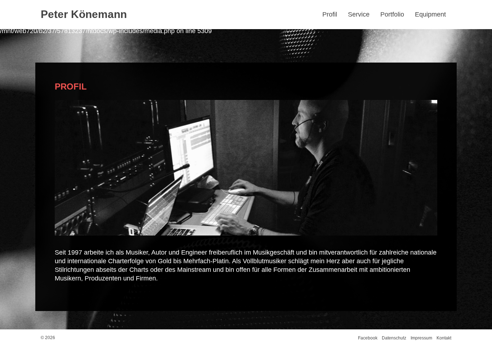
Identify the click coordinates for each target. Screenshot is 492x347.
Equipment (430, 14)
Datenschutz (394, 338)
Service (359, 14)
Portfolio (392, 14)
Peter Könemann (84, 14)
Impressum (421, 338)
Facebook (367, 338)
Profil (329, 14)
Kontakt (444, 338)
